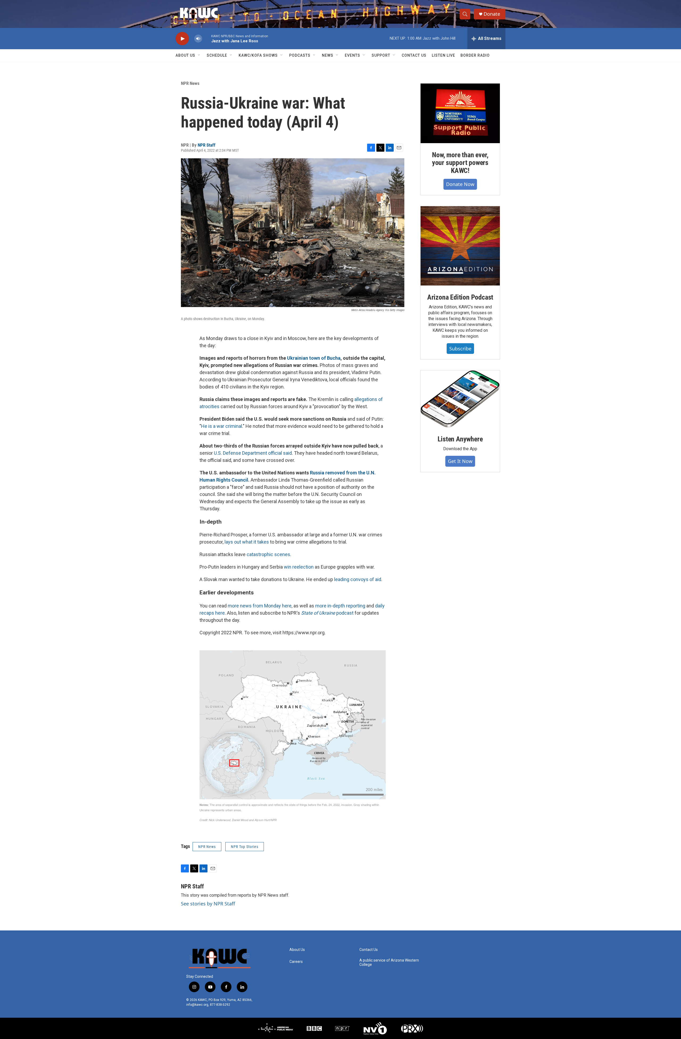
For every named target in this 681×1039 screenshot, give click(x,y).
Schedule (217, 55)
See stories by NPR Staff (208, 903)
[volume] (198, 39)
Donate (492, 14)
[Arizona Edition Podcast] (460, 245)
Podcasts (299, 55)
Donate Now (460, 184)
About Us (185, 55)
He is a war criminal (221, 426)
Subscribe (460, 348)
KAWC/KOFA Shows (258, 55)
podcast (327, 613)
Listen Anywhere (460, 439)
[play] (182, 39)
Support (381, 55)
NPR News (190, 83)
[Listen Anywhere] (460, 398)
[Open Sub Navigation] (199, 55)
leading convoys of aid (357, 579)
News (327, 55)
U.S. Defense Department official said (253, 453)
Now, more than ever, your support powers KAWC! (460, 163)
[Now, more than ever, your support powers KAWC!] (460, 113)
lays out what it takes (247, 542)
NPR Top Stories (244, 847)
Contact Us (414, 55)
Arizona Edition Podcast (460, 297)
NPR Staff (206, 145)
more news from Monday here (260, 606)
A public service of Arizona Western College (389, 962)
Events (352, 55)
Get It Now (460, 461)
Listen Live (443, 55)
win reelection (299, 567)
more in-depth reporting (340, 606)
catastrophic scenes (268, 554)
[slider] (206, 38)
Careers (296, 962)
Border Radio (475, 55)
